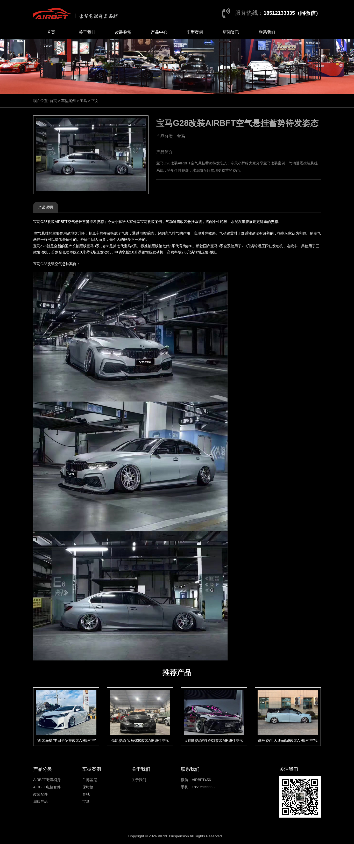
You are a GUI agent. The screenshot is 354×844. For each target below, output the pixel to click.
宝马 (83, 101)
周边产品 (40, 801)
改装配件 (40, 794)
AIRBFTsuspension (173, 836)
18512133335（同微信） (292, 13)
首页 (51, 32)
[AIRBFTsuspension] (76, 13)
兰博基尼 (89, 780)
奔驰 (86, 794)
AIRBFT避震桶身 (47, 780)
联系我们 (267, 32)
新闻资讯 (231, 32)
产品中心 (159, 32)
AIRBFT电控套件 (47, 787)
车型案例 (195, 32)
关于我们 (87, 32)
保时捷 (87, 787)
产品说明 (45, 207)
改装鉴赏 (123, 32)
